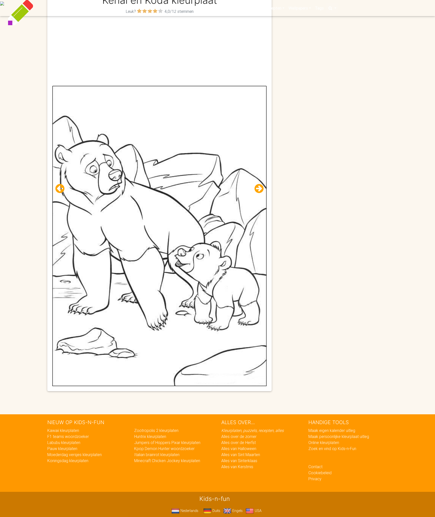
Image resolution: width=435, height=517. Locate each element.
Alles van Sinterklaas (239, 460)
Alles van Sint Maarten (240, 454)
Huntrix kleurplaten (150, 436)
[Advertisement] (159, 50)
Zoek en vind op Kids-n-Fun (332, 448)
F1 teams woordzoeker (68, 436)
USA (258, 510)
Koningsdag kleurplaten (67, 460)
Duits (215, 510)
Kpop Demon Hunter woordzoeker (164, 448)
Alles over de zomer (239, 436)
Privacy (314, 478)
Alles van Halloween (238, 448)
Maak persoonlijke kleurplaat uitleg (338, 436)
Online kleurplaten (323, 442)
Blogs (172, 8)
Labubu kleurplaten (63, 442)
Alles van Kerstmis (237, 466)
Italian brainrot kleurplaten (156, 454)
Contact (315, 466)
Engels (237, 510)
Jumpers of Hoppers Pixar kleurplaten (167, 442)
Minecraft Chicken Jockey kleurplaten (167, 460)
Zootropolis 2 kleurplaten (156, 430)
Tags (319, 8)
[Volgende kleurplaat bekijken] (257, 189)
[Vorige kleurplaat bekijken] (61, 189)
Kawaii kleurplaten (63, 430)
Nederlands (188, 510)
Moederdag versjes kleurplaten (74, 454)
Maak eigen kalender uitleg (331, 430)
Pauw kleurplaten (62, 448)
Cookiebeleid (320, 472)
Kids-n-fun (107, 7)
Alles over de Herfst (238, 442)
